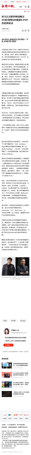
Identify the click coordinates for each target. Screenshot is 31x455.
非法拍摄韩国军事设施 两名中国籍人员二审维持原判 (16, 337)
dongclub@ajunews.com (8, 448)
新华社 (10, 418)
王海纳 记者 (5, 28)
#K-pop (22, 321)
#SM (5, 321)
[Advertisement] (15, 301)
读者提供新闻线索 (12, 427)
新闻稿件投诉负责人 (23, 427)
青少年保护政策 (21, 425)
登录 (21, 7)
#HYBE (13, 321)
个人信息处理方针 (11, 425)
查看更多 (7, 345)
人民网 (26, 418)
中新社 (20, 418)
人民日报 (5, 418)
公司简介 (4, 425)
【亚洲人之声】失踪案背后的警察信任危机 (16, 341)
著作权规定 (4, 427)
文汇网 (15, 418)
